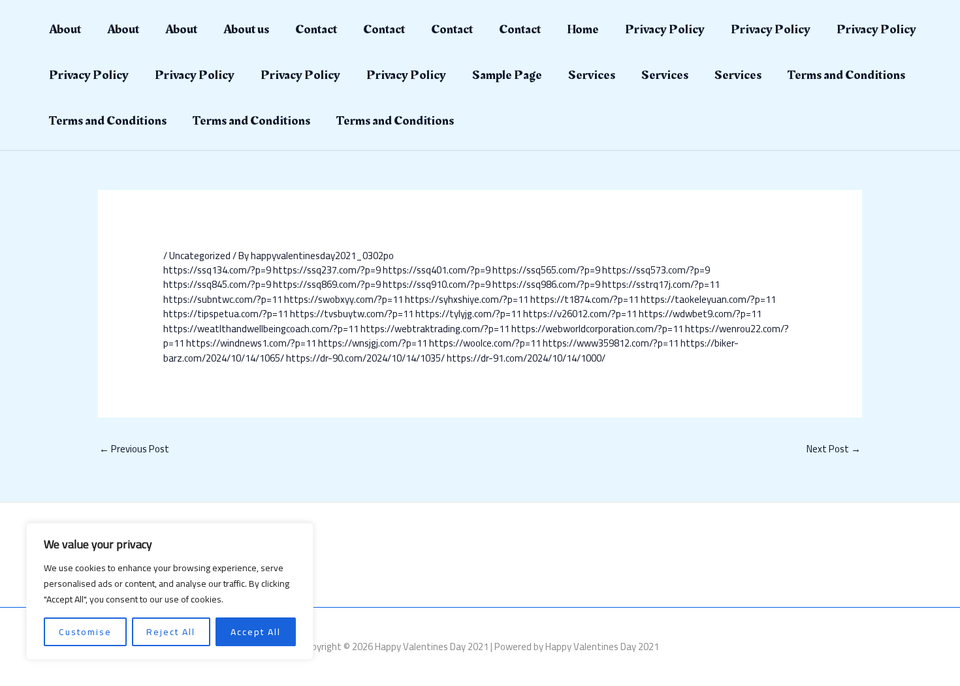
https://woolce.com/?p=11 (485, 343)
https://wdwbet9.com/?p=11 (700, 313)
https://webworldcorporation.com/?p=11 (597, 328)
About (65, 29)
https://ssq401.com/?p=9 (436, 269)
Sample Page (507, 75)
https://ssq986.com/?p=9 (546, 284)
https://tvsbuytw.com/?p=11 (351, 313)
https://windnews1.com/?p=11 (251, 343)
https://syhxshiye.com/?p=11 (466, 299)
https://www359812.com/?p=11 (611, 343)
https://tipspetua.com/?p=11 (225, 313)
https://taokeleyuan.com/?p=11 (708, 299)
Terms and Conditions (846, 75)
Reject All (170, 631)
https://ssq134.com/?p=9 (217, 269)
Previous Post (134, 448)
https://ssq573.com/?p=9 (656, 269)
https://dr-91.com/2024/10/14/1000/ (526, 358)
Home (583, 29)
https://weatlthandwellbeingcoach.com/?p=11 (261, 328)
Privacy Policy (665, 29)
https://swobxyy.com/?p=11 (343, 299)
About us (246, 29)
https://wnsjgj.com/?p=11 (372, 343)
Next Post (834, 448)
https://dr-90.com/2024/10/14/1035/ (365, 358)
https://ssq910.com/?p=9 (436, 284)
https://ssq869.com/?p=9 (327, 284)
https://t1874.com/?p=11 (584, 299)
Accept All (256, 631)
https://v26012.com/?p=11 (580, 313)
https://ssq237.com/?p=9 (327, 269)
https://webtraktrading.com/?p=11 (434, 328)
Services (591, 75)
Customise (85, 631)
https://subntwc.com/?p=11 (222, 299)
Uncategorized (200, 255)
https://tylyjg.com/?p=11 (468, 313)
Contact (316, 29)
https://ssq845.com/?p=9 (217, 284)
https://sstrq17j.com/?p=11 (661, 284)
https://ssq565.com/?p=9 (546, 269)
